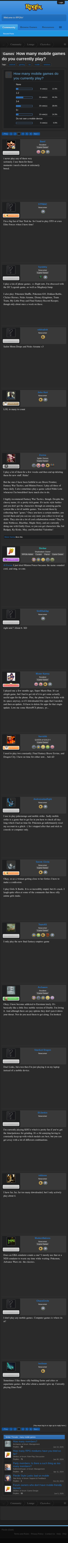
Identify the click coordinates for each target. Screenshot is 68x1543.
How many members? (25, 1441)
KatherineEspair (19, 1469)
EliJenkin (42, 1112)
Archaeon (43, 987)
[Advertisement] (54, 167)
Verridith (42, 736)
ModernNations (42, 1238)
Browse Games (28, 27)
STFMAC (42, 204)
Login (61, 2)
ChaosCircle (42, 1301)
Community (8, 27)
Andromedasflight (43, 799)
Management (34, 1444)
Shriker (16, 1457)
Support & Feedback (37, 1478)
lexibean (42, 1363)
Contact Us (50, 1534)
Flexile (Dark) (8, 1530)
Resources (48, 27)
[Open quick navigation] (65, 44)
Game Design (32, 1491)
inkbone (42, 1175)
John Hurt (43, 392)
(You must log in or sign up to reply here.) (49, 1425)
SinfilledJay (43, 611)
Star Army (17, 1478)
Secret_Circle (42, 862)
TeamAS (42, 924)
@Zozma (8, 565)
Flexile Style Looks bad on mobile (31, 1475)
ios (30, 65)
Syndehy (42, 267)
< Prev (5, 134)
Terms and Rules (21, 1534)
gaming (22, 65)
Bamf (42, 141)
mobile (37, 65)
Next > (36, 134)
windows (47, 65)
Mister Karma (9, 537)
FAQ (64, 1534)
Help (59, 1534)
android (12, 65)
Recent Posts (8, 34)
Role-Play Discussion (35, 1457)
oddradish (42, 329)
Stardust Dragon (42, 1050)
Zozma (42, 455)
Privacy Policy (37, 1534)
